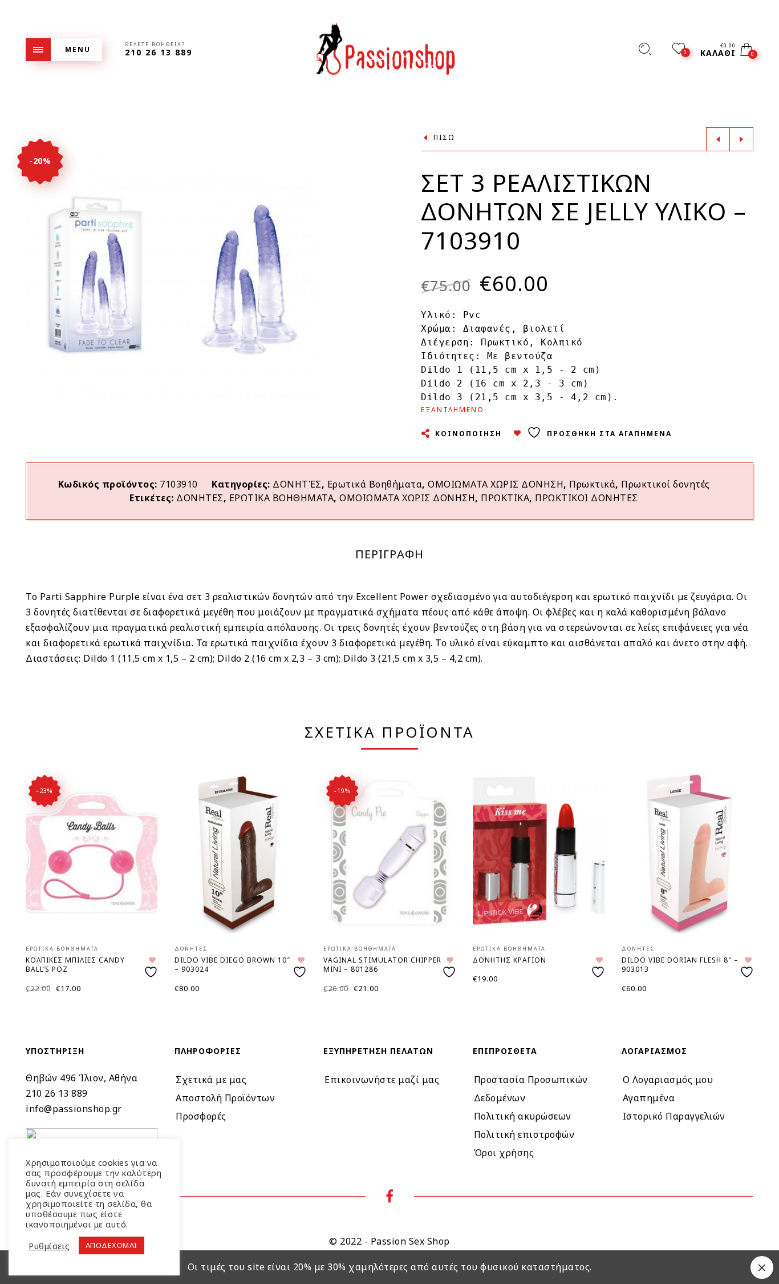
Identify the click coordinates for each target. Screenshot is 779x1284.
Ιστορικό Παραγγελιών (674, 1116)
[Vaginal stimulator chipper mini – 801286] (389, 852)
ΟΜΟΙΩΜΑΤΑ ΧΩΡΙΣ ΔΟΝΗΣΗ (495, 484)
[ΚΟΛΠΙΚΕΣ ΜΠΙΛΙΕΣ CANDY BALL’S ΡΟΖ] (91, 852)
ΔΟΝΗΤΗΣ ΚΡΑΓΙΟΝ (509, 960)
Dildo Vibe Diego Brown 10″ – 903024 (232, 965)
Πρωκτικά (592, 484)
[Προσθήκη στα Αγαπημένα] (152, 967)
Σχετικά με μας (211, 1079)
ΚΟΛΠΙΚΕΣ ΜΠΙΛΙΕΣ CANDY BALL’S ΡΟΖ (75, 965)
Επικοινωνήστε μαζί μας (381, 1079)
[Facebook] (390, 1198)
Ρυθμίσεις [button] (49, 1246)
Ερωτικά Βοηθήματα (375, 484)
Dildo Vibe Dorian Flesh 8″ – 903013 (680, 965)
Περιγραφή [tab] (389, 554)
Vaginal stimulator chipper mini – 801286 (382, 965)
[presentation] (40, 868)
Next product (741, 139)
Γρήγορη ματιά (139, 797)
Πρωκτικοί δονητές (665, 484)
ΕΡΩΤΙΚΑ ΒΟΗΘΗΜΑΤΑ (281, 498)
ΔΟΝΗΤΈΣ (297, 484)
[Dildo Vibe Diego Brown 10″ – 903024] (240, 852)
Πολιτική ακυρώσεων (522, 1116)
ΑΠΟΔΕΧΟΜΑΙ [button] (111, 1245)
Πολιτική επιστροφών (524, 1134)
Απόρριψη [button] (761, 1267)
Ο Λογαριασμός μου (668, 1079)
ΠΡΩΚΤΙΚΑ (505, 498)
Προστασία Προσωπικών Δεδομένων (531, 1088)
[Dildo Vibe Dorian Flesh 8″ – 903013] (687, 852)
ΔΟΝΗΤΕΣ (200, 498)
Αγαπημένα (649, 1098)
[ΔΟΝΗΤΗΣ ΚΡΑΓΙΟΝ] (538, 852)
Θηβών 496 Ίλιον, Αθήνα (81, 1078)
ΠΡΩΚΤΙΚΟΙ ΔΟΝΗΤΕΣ (586, 498)
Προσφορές (201, 1116)
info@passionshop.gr (74, 1108)
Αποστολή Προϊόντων (225, 1098)
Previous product (718, 139)
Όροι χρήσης (504, 1152)
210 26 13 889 (57, 1093)
